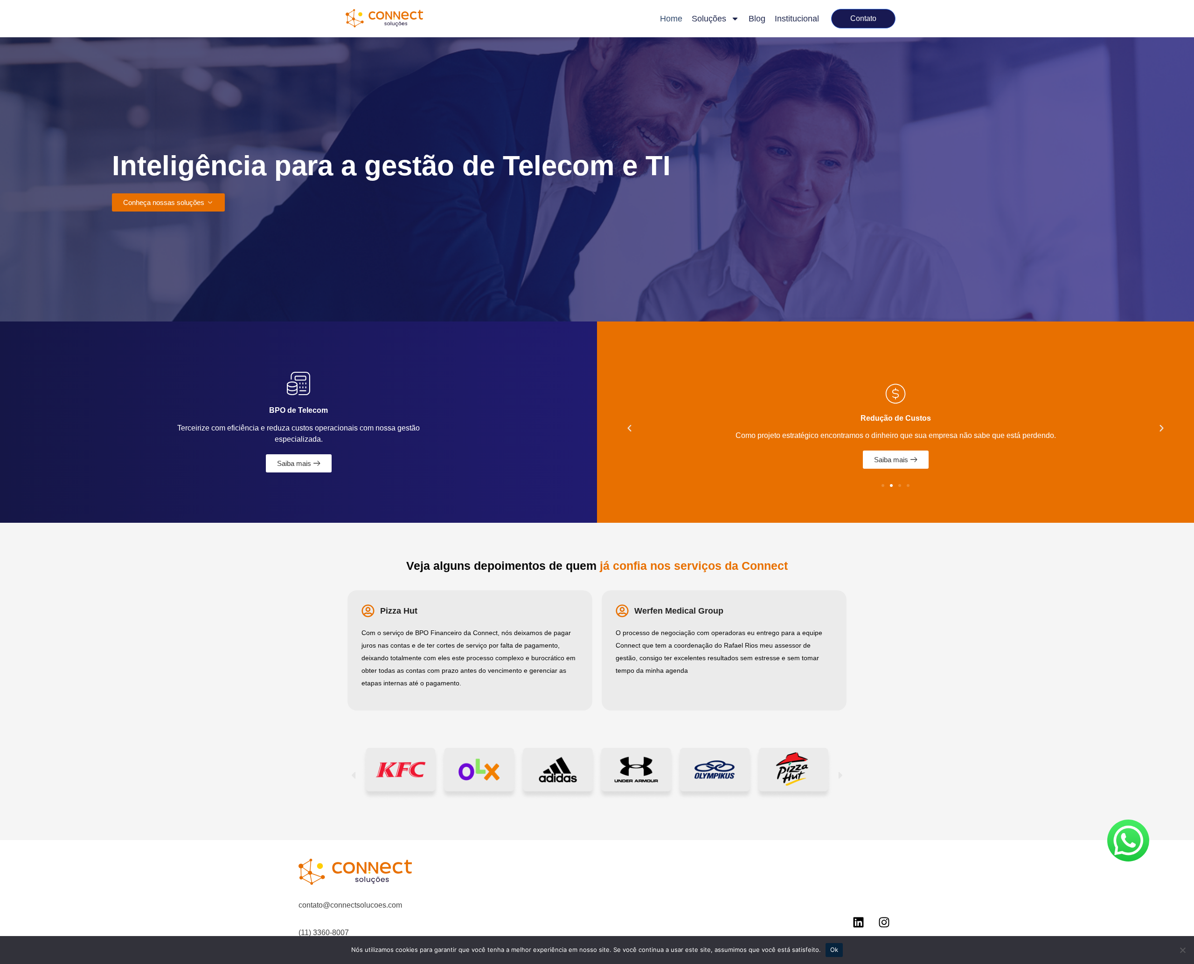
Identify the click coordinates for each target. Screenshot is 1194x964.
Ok (834, 949)
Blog (757, 18)
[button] (629, 428)
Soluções (709, 18)
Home (671, 18)
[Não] (1182, 950)
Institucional (797, 18)
